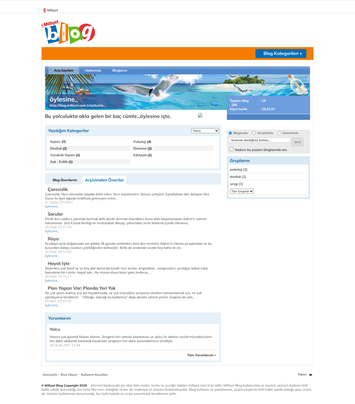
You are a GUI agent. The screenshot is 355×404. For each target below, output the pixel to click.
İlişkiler (58, 142)
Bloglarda (241, 133)
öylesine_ (52, 206)
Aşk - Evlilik (61, 162)
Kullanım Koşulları (94, 375)
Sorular (55, 214)
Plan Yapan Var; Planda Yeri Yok (82, 288)
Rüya (53, 238)
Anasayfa (50, 375)
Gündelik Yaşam (65, 155)
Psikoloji (142, 142)
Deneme (142, 148)
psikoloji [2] (238, 169)
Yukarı (302, 374)
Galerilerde (290, 133)
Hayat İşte (59, 263)
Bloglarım (119, 70)
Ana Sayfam (63, 70)
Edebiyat (142, 155)
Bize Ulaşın (69, 375)
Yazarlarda (265, 133)
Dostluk (58, 148)
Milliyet (52, 10)
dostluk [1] (238, 177)
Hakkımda (93, 70)
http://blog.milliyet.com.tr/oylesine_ (77, 105)
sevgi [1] (236, 184)
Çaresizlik (58, 189)
